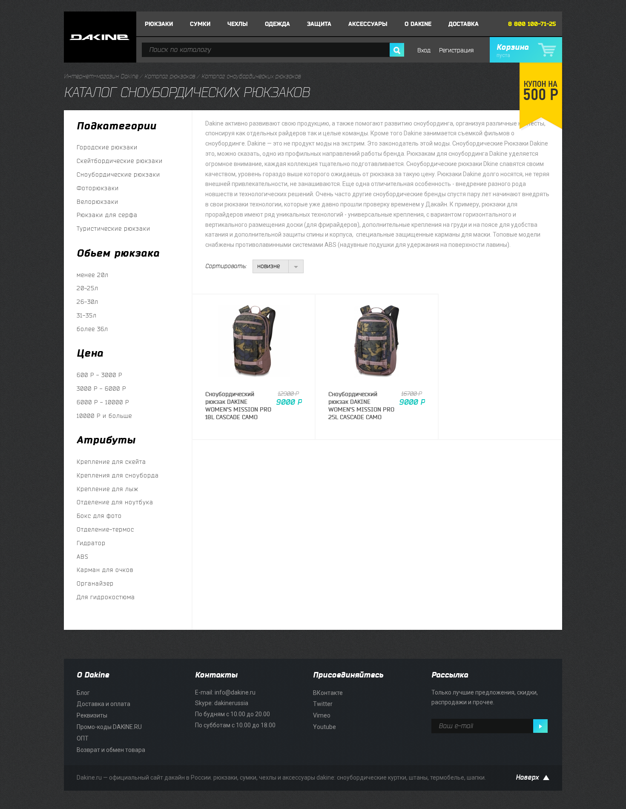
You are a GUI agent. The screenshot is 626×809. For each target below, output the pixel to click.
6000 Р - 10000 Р (103, 402)
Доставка (463, 24)
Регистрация (456, 50)
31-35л (87, 315)
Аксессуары (368, 24)
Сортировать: (225, 266)
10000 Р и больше (104, 416)
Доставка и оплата (103, 703)
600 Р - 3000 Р (99, 375)
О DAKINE (418, 24)
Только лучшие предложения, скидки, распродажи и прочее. (484, 697)
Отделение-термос (105, 529)
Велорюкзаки (97, 202)
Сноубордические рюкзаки (118, 174)
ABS (83, 556)
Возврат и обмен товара (111, 749)
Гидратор (91, 543)
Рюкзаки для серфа (107, 215)
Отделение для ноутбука (115, 502)
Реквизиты (92, 715)
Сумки (200, 24)
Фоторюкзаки (98, 188)
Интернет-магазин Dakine (101, 76)
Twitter (323, 703)
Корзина (512, 50)
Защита (319, 24)
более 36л (92, 329)
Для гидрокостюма (106, 597)
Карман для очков (105, 570)
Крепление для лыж (107, 489)
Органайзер (95, 583)
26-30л (87, 302)
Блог (83, 692)
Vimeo (321, 715)
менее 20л (93, 275)
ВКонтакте (328, 692)
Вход (424, 50)
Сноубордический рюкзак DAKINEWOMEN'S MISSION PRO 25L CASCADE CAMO (361, 405)
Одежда (277, 24)
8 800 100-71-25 (532, 24)
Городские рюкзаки (107, 147)
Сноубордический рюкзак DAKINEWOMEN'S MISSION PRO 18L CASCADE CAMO (238, 405)
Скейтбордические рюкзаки (120, 161)
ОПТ (83, 738)
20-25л (87, 288)
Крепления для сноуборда (118, 475)
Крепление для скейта (111, 462)
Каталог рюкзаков (169, 76)
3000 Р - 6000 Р (101, 388)
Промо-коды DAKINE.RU (109, 726)
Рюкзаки (159, 24)
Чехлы (237, 24)
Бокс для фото (99, 516)
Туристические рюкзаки (113, 228)
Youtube (324, 726)
